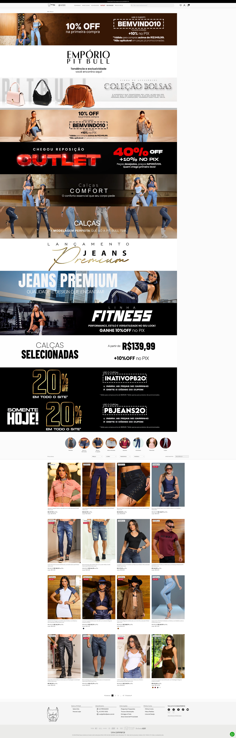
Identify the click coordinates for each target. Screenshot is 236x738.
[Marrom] (118, 628)
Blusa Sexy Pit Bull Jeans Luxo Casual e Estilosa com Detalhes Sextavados (166, 509)
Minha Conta (149, 709)
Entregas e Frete (126, 714)
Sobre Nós (76, 709)
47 (123, 695)
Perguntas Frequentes (128, 709)
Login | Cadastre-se (184, 5)
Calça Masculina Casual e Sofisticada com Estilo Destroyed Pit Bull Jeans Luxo (63, 565)
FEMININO (77, 5)
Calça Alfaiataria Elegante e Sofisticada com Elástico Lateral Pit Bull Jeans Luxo (98, 509)
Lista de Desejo (150, 714)
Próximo (128, 695)
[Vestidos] (70, 443)
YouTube (187, 709)
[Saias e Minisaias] (111, 443)
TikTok (183, 709)
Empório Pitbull (62, 5)
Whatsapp (232, 734)
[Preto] (157, 687)
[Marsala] (155, 687)
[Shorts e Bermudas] (84, 443)
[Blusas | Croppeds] (97, 443)
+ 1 (160, 687)
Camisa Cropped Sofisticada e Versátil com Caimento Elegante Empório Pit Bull (97, 621)
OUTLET (102, 5)
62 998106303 (104, 709)
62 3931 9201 (103, 711)
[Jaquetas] (124, 443)
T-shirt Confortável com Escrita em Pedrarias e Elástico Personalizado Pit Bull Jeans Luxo (130, 680)
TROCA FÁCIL (119, 5)
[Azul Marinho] (83, 628)
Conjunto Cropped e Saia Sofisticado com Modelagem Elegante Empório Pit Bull (167, 680)
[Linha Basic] (138, 443)
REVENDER (110, 5)
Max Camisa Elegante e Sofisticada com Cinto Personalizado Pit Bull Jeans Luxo (133, 621)
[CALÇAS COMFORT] (118, 190)
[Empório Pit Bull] (169, 709)
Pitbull (51, 5)
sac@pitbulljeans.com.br (106, 714)
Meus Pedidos (149, 711)
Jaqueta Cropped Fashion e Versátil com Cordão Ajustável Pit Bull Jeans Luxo (63, 509)
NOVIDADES (95, 5)
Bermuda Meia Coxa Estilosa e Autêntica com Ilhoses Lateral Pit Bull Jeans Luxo (133, 509)
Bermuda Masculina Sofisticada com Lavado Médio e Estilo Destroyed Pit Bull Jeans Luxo (96, 565)
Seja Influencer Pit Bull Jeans (174, 715)
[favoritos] (181, 5)
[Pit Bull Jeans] (173, 709)
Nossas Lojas (77, 711)
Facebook (178, 709)
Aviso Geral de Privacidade (129, 716)
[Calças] (165, 443)
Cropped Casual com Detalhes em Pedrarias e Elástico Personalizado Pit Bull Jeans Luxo (133, 565)
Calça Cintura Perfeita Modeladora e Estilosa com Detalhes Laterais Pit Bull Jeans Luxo (168, 621)
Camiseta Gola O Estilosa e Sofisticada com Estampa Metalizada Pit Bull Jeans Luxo (167, 565)
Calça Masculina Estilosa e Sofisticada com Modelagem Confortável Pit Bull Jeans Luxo (64, 680)
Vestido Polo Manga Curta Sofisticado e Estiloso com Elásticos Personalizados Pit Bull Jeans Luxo (62, 621)
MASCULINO (86, 5)
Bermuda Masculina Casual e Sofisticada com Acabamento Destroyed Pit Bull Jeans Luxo (96, 680)
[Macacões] (151, 443)
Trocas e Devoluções (127, 711)
